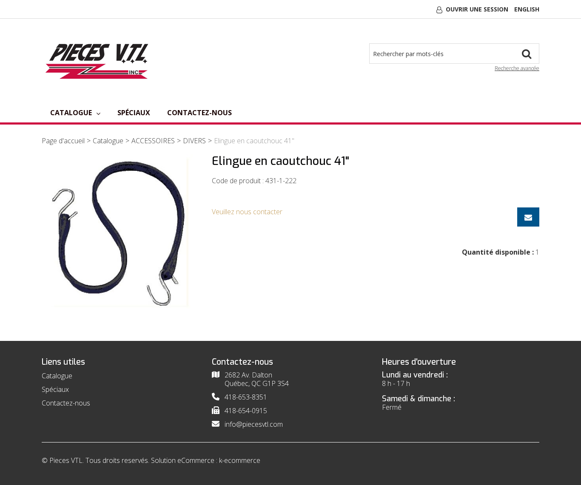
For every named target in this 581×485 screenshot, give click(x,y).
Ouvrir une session (477, 9)
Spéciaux (133, 112)
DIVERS (194, 140)
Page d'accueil (63, 140)
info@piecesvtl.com (254, 424)
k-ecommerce (239, 460)
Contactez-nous (199, 112)
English (526, 9)
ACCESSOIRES (153, 140)
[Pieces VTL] (99, 60)
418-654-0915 (246, 410)
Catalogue (71, 112)
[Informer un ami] (528, 217)
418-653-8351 (246, 397)
